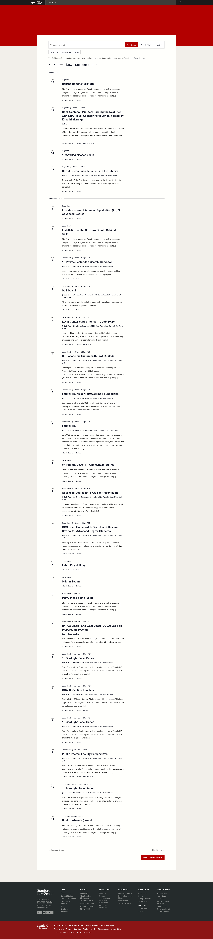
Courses (102, 896)
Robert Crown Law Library (125, 897)
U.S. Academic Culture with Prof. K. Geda (88, 356)
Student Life (142, 893)
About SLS (84, 893)
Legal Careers (143, 909)
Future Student (67, 893)
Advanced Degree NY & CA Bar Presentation (90, 492)
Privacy (68, 929)
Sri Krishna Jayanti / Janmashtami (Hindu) (88, 464)
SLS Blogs (160, 899)
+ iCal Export (78, 100)
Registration (87, 344)
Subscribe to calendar (151, 857)
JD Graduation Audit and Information (104, 901)
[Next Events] (54, 64)
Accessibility (116, 929)
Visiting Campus (86, 901)
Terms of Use (59, 929)
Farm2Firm (69, 426)
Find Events (131, 45)
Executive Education (103, 906)
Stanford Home (60, 925)
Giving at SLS (85, 909)
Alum (63, 906)
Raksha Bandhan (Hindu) (78, 84)
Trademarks (87, 929)
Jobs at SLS (142, 911)
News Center (162, 893)
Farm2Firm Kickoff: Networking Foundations (90, 394)
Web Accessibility (87, 903)
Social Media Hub (163, 909)
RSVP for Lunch (88, 777)
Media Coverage (163, 896)
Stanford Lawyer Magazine (163, 902)
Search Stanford (92, 925)
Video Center (162, 906)
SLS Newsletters (163, 912)
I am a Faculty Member (66, 902)
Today (61, 65)
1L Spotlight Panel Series (78, 658)
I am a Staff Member (68, 899)
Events (140, 896)
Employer (64, 909)
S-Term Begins (71, 581)
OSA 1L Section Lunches (78, 690)
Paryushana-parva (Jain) (77, 597)
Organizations (143, 901)
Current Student (67, 896)
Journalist (64, 912)
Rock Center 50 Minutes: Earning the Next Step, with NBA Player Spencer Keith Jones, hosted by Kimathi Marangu (93, 115)
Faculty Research (125, 893)
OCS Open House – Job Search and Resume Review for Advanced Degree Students (90, 529)
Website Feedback (87, 906)
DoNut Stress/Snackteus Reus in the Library (90, 171)
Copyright (77, 929)
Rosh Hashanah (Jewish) (78, 820)
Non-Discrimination (101, 929)
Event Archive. (139, 58)
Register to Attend (88, 143)
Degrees (102, 893)
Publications (123, 901)
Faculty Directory (144, 899)
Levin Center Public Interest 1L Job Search (89, 321)
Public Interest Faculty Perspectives (84, 754)
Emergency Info (107, 925)
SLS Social (69, 290)
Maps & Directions (76, 925)
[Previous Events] (49, 64)
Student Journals (124, 903)
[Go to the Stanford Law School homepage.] (40, 2)
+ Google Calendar (68, 100)
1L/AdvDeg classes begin (78, 155)
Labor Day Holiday (73, 565)
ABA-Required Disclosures (85, 897)
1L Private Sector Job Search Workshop (87, 262)
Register (85, 710)
